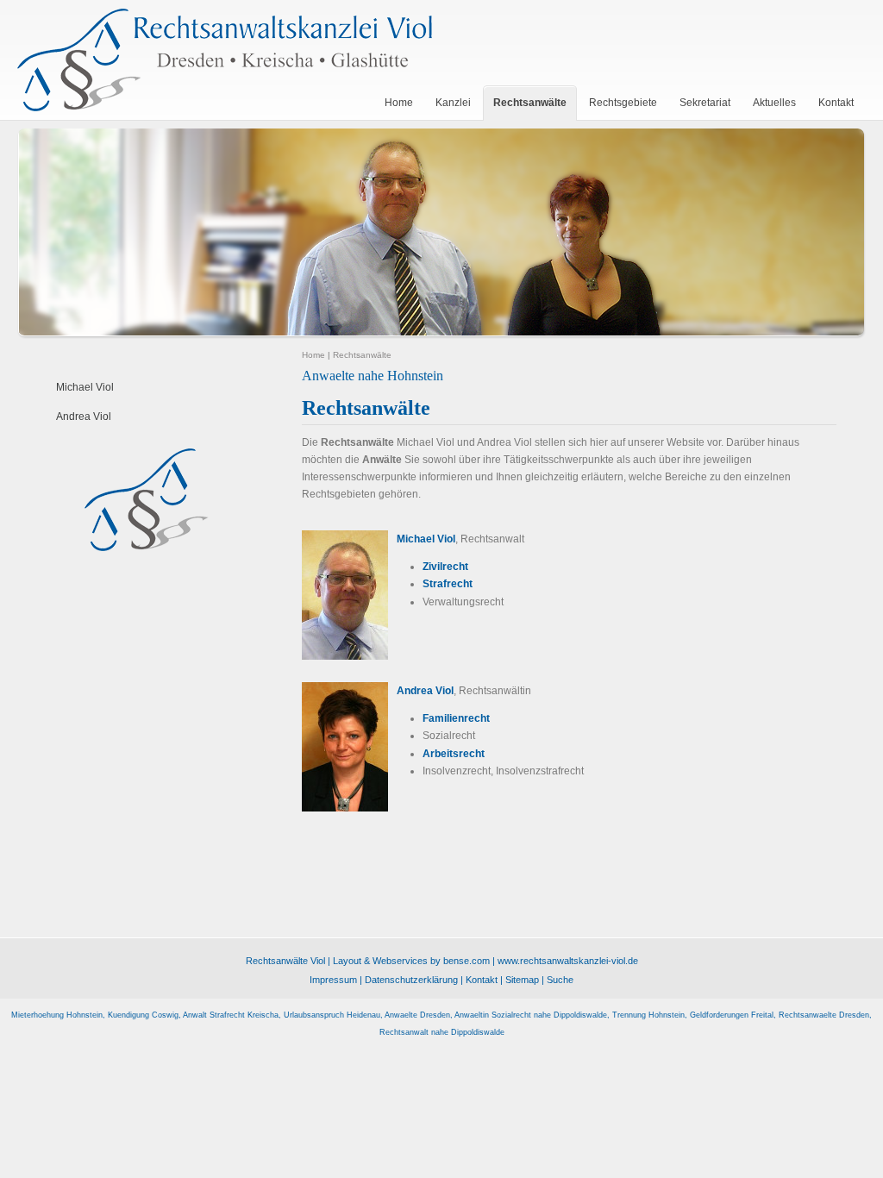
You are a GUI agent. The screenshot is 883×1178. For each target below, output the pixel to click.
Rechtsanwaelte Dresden (824, 1015)
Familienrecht (456, 718)
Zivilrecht (445, 567)
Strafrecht (448, 584)
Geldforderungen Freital (731, 1015)
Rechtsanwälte (362, 355)
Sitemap (522, 979)
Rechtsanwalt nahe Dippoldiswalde (441, 1032)
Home (313, 355)
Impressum (333, 979)
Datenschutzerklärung (411, 979)
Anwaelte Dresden (417, 1015)
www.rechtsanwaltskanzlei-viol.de (568, 961)
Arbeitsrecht (454, 754)
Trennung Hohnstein (648, 1015)
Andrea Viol (83, 416)
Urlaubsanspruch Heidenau (332, 1015)
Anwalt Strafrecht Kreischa (231, 1015)
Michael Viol (85, 387)
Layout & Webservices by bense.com (411, 961)
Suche (560, 979)
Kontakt (482, 979)
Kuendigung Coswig (143, 1015)
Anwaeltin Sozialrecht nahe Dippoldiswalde (530, 1015)
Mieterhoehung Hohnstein (57, 1015)
